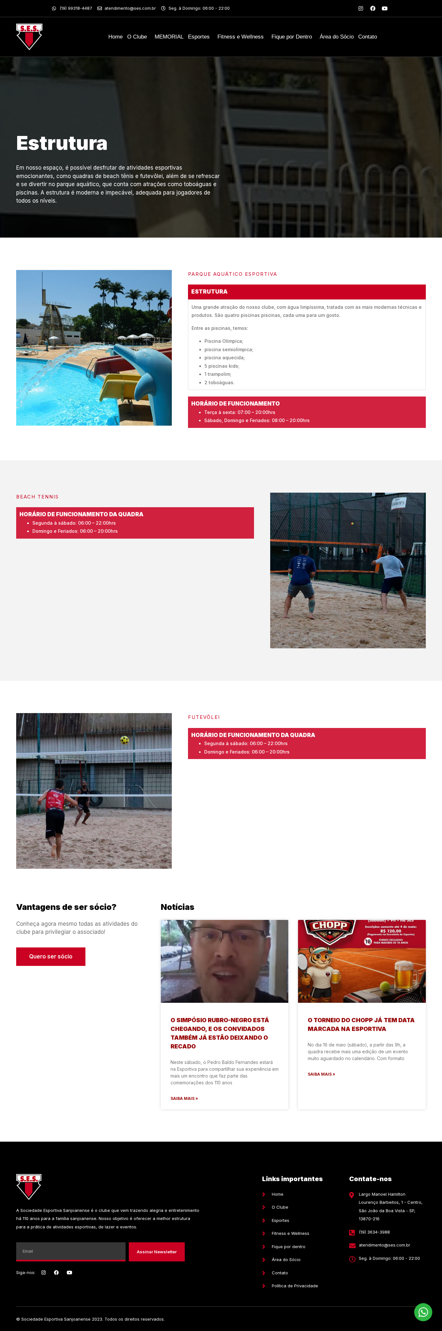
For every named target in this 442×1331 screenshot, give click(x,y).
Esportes (199, 37)
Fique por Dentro (291, 37)
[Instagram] (361, 8)
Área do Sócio (337, 37)
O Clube (137, 37)
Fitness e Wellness (240, 37)
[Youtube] (385, 8)
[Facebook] (373, 8)
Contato (367, 37)
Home (115, 37)
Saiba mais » (184, 1098)
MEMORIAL (169, 37)
